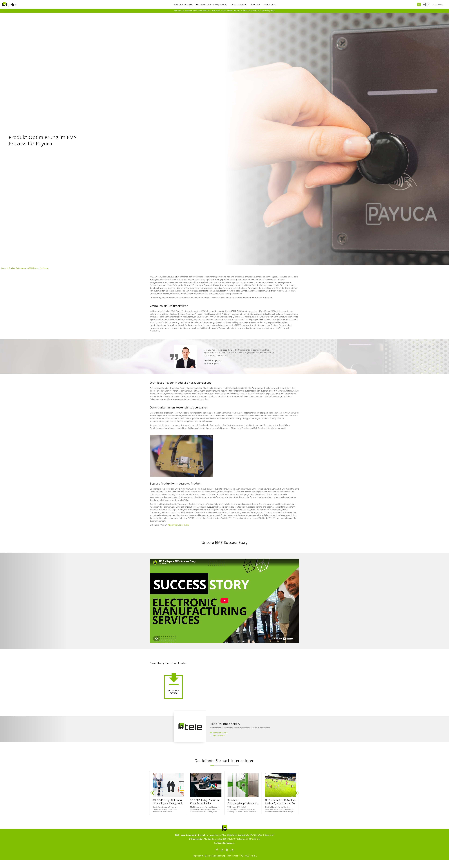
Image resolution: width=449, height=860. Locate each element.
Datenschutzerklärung (215, 856)
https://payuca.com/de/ (178, 525)
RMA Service (232, 856)
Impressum (198, 856)
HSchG (254, 856)
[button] (212, 765)
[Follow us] (216, 849)
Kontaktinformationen (224, 843)
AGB (247, 856)
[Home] (9, 4)
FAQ (241, 856)
